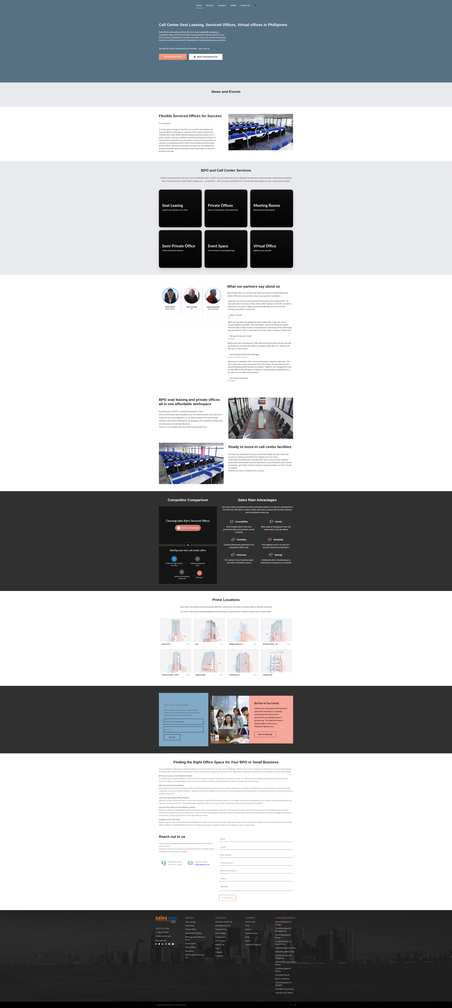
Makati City (166, 644)
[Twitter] (159, 944)
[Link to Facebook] (291, 1004)
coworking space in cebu (285, 948)
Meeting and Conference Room (195, 938)
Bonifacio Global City (223, 922)
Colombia (219, 956)
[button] (261, 132)
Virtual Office (190, 947)
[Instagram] (166, 944)
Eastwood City (234, 675)
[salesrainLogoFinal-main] (166, 5)
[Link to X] (295, 1004)
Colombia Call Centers (284, 993)
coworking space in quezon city (283, 942)
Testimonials (250, 922)
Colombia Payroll (282, 975)
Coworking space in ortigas (283, 923)
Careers (248, 929)
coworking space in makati (283, 936)
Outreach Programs (253, 944)
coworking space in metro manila (286, 963)
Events (247, 941)
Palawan (218, 952)
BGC (197, 644)
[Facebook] (156, 944)
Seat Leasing (190, 922)
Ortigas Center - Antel (170, 675)
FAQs (247, 925)
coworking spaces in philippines (283, 956)
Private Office (190, 929)
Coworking (189, 925)
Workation (189, 951)
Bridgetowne (200, 675)
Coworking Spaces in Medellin (283, 983)
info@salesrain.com (202, 865)
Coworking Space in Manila (283, 969)
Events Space (190, 943)
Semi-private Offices (193, 933)
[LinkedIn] (162, 944)
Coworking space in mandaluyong (283, 929)
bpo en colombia (282, 978)
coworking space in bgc (285, 951)
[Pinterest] (169, 944)
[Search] (255, 5)
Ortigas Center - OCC (270, 644)
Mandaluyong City (236, 644)
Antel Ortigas (220, 933)
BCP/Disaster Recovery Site (194, 956)
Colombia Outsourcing (284, 989)
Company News (251, 933)
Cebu (217, 948)
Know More (169, 223)
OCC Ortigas (220, 941)
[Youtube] (173, 944)
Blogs (247, 937)
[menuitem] (199, 5)
